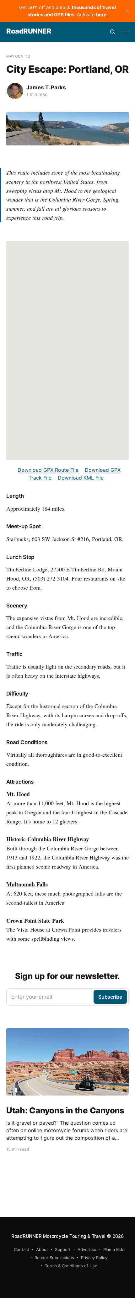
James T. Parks (46, 87)
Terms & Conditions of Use (71, 1265)
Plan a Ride (114, 1249)
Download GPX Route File (48, 470)
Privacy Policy (94, 1257)
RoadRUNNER (28, 31)
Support (63, 1249)
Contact (21, 1249)
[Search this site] (113, 32)
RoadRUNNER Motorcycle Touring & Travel (58, 1236)
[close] (127, 11)
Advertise (87, 1249)
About (42, 1249)
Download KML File (81, 478)
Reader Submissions (54, 1257)
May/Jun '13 (18, 56)
